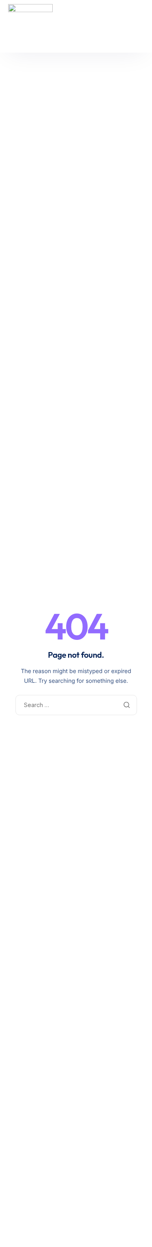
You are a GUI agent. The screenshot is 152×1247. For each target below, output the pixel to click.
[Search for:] (76, 705)
